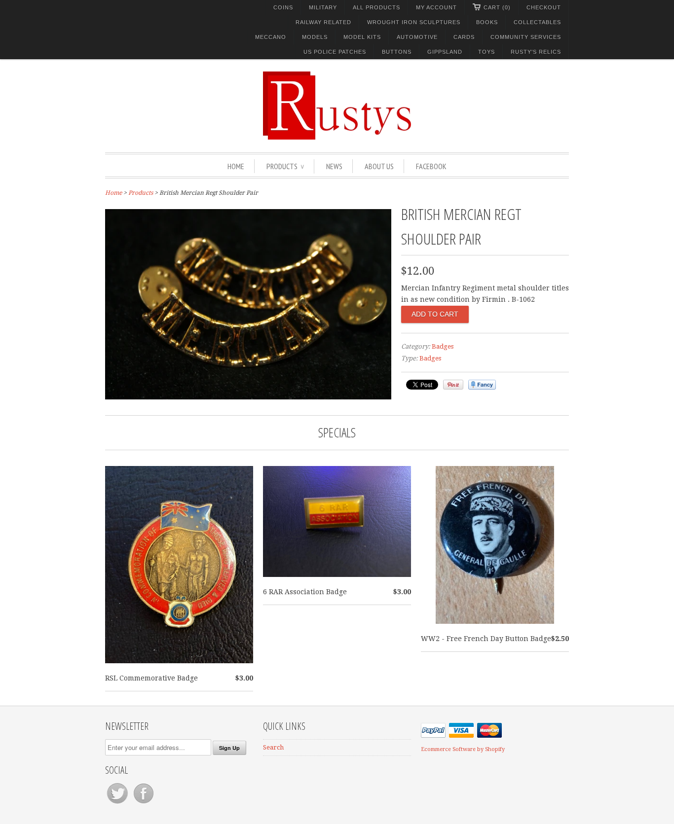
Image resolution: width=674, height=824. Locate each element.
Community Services (525, 37)
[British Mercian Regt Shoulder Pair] (248, 397)
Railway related (323, 22)
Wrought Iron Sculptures (413, 22)
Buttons (397, 52)
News (334, 166)
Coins (283, 7)
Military (323, 7)
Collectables (537, 22)
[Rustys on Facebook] (143, 803)
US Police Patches (334, 52)
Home (235, 166)
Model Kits (362, 37)
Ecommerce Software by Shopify (463, 749)
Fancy (482, 385)
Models (315, 37)
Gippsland (444, 52)
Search (273, 747)
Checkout (543, 7)
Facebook (431, 166)
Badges (442, 346)
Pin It (453, 385)
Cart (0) (497, 7)
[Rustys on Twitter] (118, 803)
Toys (486, 52)
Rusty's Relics (536, 52)
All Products (376, 7)
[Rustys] (337, 107)
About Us (379, 166)
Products (285, 166)
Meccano (270, 37)
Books (487, 22)
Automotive (417, 37)
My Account (436, 7)
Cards (464, 37)
